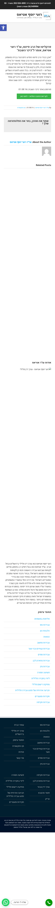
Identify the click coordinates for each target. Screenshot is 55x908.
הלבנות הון (45, 630)
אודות (21, 752)
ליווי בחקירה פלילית (40, 678)
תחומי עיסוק (18, 740)
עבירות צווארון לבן (41, 660)
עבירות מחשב (43, 642)
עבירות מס (45, 624)
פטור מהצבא (44, 792)
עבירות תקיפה (43, 702)
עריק (47, 798)
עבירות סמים (44, 654)
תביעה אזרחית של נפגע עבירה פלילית (32, 690)
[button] (3, 27)
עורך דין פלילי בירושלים (17, 732)
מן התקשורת (21, 107)
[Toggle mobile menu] (5, 13)
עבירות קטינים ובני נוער (39, 648)
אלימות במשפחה (42, 618)
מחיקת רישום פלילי (41, 684)
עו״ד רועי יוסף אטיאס (42, 107)
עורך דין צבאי (43, 787)
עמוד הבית (19, 725)
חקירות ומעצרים (42, 696)
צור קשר (20, 758)
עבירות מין (45, 666)
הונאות (46, 636)
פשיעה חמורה (43, 672)
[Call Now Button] (48, 902)
